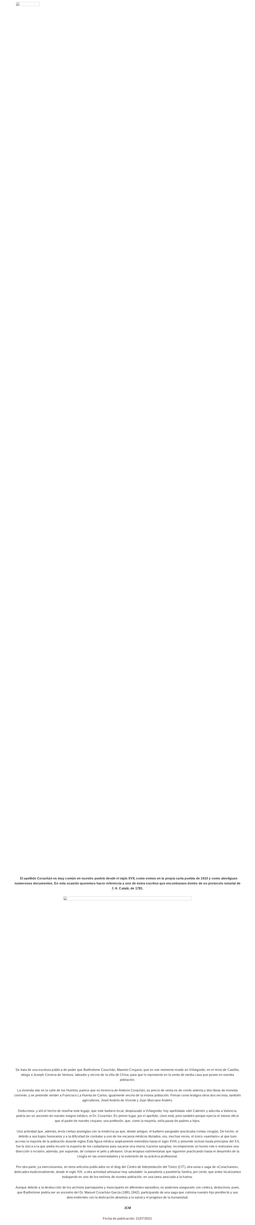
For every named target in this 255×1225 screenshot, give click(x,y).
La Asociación (154, 11)
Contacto (228, 11)
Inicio (133, 11)
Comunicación (204, 11)
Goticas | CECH (224, 21)
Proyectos (179, 11)
